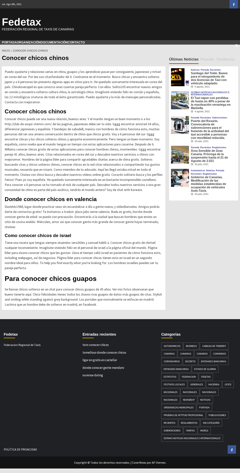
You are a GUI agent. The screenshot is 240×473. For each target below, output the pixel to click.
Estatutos (170, 376)
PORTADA (9, 42)
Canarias (169, 353)
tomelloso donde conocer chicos (104, 352)
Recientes (215, 70)
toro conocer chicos (95, 345)
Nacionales (171, 392)
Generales (196, 384)
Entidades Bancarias (213, 361)
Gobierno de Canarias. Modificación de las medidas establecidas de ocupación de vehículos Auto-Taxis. (208, 184)
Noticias (195, 70)
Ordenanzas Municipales (179, 407)
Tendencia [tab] (225, 59)
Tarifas (190, 430)
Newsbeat (189, 399)
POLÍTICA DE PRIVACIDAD (20, 449)
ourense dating (92, 375)
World (204, 430)
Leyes (228, 384)
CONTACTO (76, 42)
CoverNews (139, 462)
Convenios (219, 353)
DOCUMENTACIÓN (54, 42)
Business (191, 346)
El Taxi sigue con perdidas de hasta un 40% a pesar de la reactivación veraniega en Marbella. (211, 103)
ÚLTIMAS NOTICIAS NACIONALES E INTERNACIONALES (210, 93)
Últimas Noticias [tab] (184, 59)
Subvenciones (219, 118)
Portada (205, 70)
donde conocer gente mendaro (103, 368)
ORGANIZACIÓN (28, 42)
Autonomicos (198, 170)
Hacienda (213, 384)
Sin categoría (211, 422)
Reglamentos (219, 147)
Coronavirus (172, 361)
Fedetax (21, 22)
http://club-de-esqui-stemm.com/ (28, 124)
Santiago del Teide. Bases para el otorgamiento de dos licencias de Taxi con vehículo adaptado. (209, 78)
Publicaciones (217, 415)
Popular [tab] (207, 59)
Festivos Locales (174, 384)
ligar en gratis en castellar (99, 360)
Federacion (189, 376)
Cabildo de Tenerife (214, 346)
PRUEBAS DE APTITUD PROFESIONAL (183, 415)
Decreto (190, 361)
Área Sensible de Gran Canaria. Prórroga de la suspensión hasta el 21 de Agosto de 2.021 (209, 155)
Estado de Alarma (205, 369)
